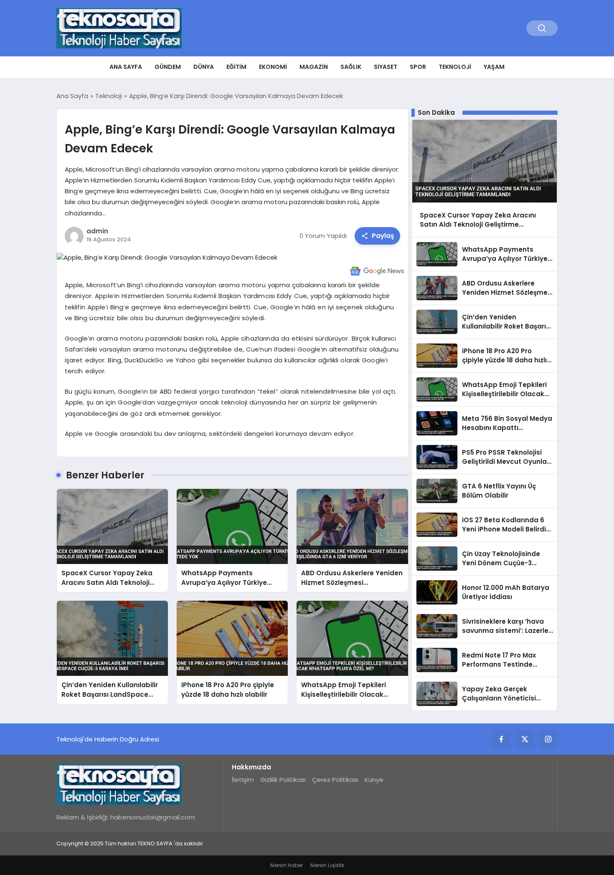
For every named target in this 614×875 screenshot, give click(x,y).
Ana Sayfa (125, 67)
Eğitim (236, 67)
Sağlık (350, 67)
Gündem (168, 67)
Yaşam (494, 67)
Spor (418, 67)
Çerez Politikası (335, 779)
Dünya (203, 67)
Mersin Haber (286, 865)
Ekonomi (273, 67)
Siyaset (385, 67)
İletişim (243, 779)
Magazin (313, 67)
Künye (374, 779)
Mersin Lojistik (327, 865)
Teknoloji (455, 67)
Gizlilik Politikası (283, 779)
